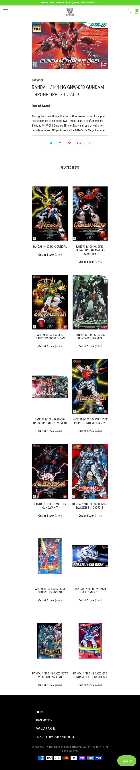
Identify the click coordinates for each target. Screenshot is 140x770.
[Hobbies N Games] (70, 10)
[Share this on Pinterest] (69, 143)
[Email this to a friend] (88, 143)
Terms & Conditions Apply (86, 2)
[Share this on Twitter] (51, 143)
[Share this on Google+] (79, 143)
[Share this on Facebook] (60, 143)
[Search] (129, 11)
